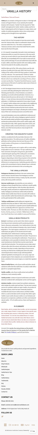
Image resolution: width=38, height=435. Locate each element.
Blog (2, 375)
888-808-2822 (10, 401)
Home (3, 358)
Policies (3, 386)
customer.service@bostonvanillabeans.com (17, 405)
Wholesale (4, 366)
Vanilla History (5, 378)
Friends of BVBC (5, 389)
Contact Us (4, 391)
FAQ (2, 383)
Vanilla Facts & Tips (6, 372)
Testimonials (4, 380)
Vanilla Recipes (5, 369)
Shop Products (5, 364)
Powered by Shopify (28, 430)
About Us (3, 361)
